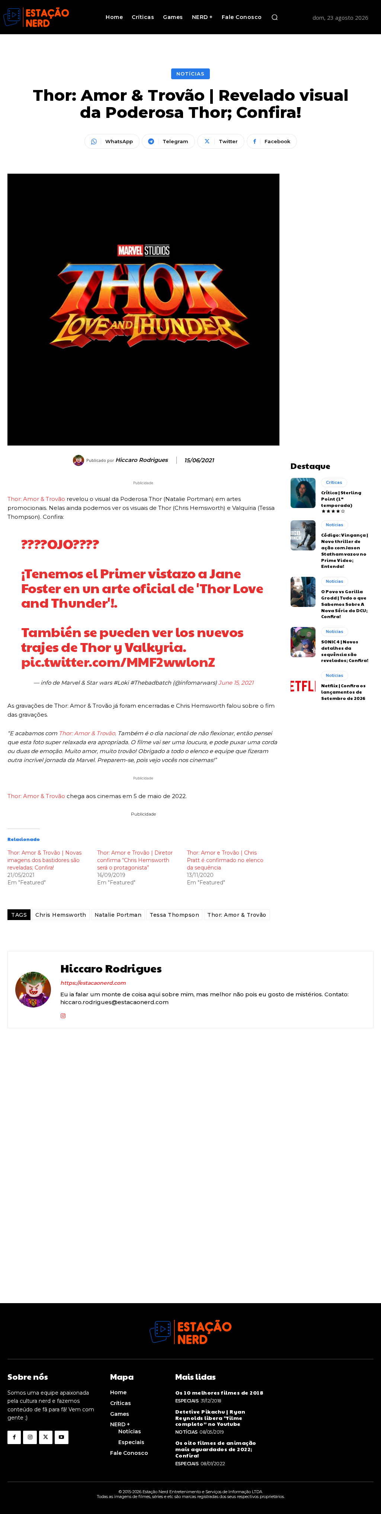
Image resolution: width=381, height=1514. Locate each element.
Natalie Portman (118, 915)
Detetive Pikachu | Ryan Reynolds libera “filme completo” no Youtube (210, 1418)
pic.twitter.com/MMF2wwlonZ (118, 661)
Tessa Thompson (174, 915)
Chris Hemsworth (60, 915)
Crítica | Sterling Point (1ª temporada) (341, 498)
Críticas (334, 482)
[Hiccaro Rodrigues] (79, 460)
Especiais (187, 1401)
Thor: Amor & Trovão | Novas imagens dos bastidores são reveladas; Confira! (44, 860)
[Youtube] (61, 1437)
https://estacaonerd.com (93, 983)
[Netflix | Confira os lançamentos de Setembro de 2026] (303, 686)
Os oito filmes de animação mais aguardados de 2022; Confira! (215, 1449)
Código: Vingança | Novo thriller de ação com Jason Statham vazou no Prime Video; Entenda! (344, 550)
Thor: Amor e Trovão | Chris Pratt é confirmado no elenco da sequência (225, 860)
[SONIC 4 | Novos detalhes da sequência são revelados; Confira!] (303, 642)
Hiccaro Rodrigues (141, 460)
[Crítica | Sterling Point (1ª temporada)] (303, 493)
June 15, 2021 (235, 682)
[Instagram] (63, 1014)
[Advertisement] (332, 285)
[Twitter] (45, 1437)
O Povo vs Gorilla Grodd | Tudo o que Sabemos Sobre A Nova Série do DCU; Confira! (344, 603)
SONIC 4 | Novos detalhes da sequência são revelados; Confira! (344, 651)
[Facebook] (14, 1437)
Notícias (190, 74)
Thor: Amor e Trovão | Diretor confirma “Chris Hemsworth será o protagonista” (135, 860)
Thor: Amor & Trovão (36, 498)
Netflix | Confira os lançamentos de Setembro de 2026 (343, 691)
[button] (274, 17)
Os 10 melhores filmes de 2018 (219, 1392)
